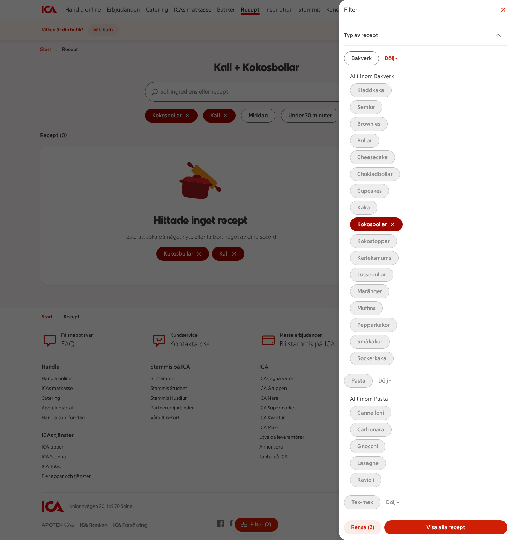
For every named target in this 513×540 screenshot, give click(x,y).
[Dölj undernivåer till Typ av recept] (499, 35)
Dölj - (391, 58)
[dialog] (426, 270)
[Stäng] (503, 10)
